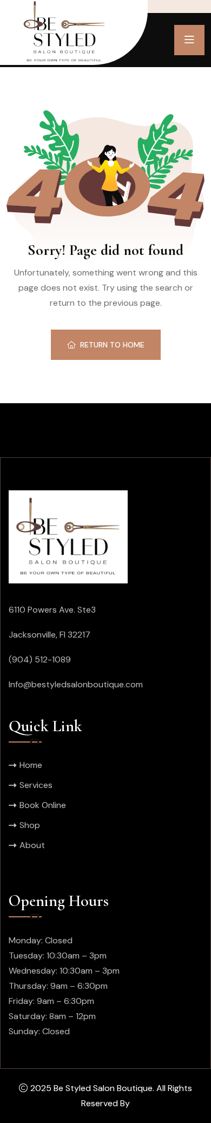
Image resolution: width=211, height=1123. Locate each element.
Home (30, 765)
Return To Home (112, 345)
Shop (29, 825)
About (32, 845)
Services (35, 785)
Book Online (42, 805)
